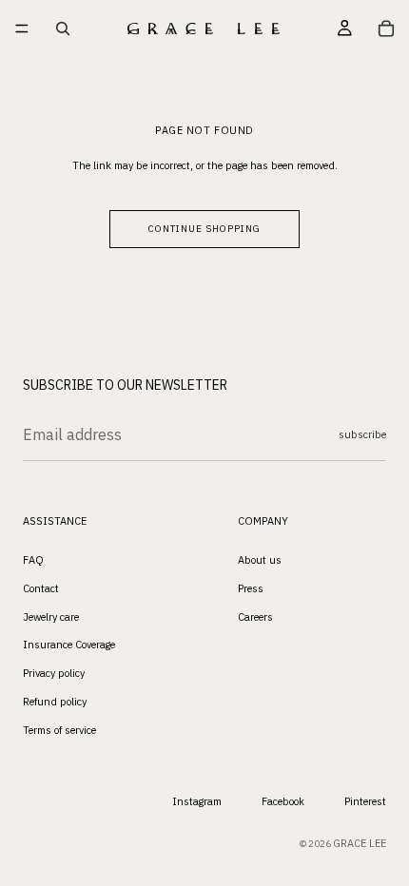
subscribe (362, 434)
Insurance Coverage (69, 645)
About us (260, 560)
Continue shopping (204, 228)
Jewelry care (51, 617)
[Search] (63, 28)
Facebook (283, 802)
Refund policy (55, 701)
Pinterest (365, 802)
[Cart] (386, 28)
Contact (41, 588)
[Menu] (22, 28)
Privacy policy (54, 673)
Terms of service (59, 730)
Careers (255, 617)
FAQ (33, 560)
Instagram (197, 802)
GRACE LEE (359, 844)
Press (250, 588)
